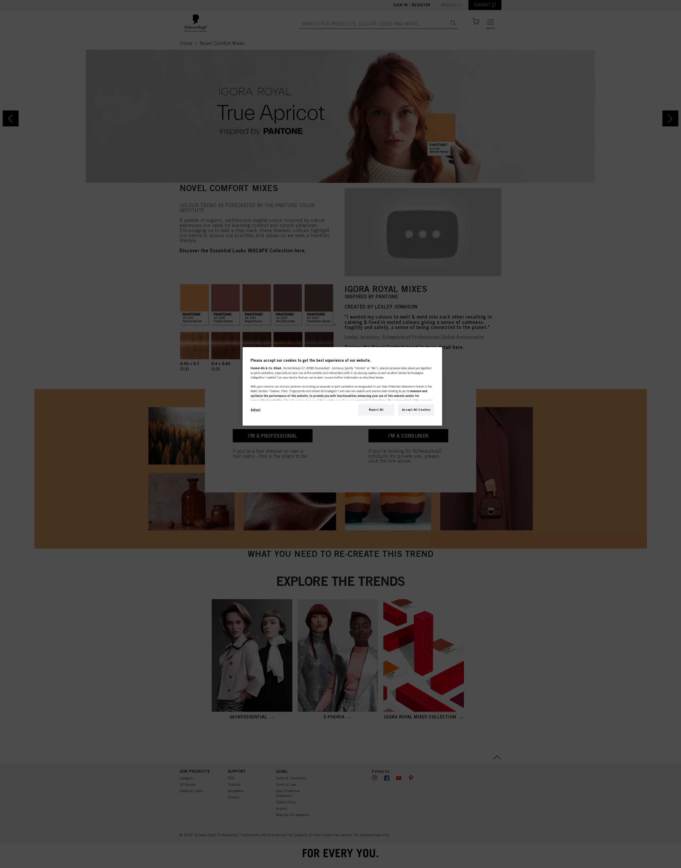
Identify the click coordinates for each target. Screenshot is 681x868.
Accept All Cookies (416, 410)
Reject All (376, 410)
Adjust (255, 410)
